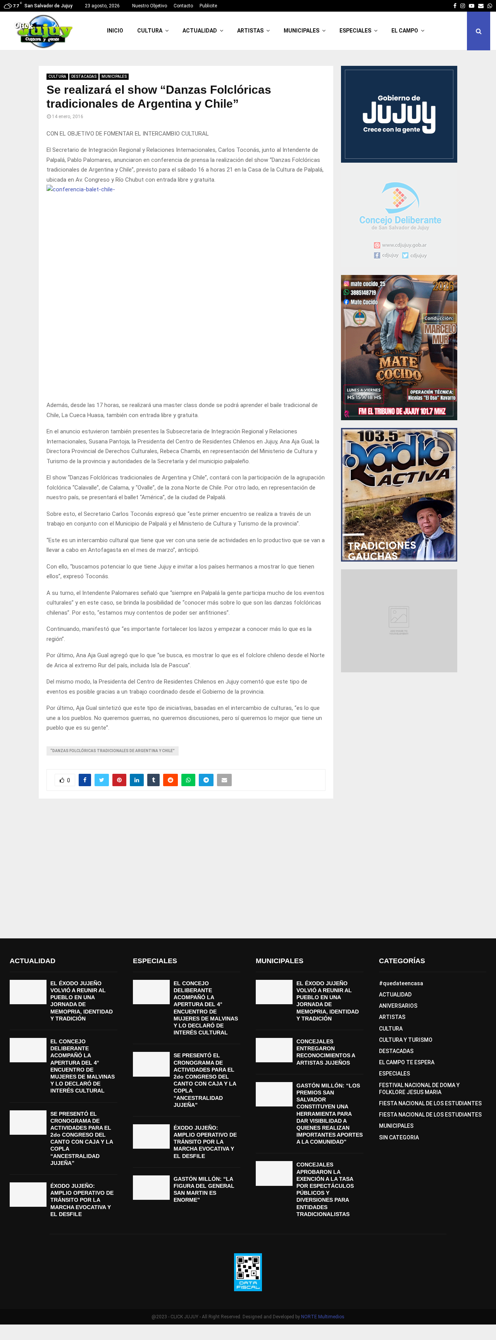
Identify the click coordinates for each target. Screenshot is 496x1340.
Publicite (208, 6)
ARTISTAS (250, 30)
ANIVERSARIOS (398, 1006)
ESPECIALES (355, 30)
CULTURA (149, 30)
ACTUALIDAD (200, 30)
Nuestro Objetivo (149, 6)
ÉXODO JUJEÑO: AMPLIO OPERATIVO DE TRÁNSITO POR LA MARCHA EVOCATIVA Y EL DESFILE (82, 1200)
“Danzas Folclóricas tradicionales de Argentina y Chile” (112, 751)
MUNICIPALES (301, 30)
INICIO (115, 30)
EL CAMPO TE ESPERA (406, 1062)
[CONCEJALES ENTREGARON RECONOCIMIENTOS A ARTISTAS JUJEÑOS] (274, 1050)
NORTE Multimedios (322, 1316)
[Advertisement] (248, 868)
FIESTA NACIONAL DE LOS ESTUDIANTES (430, 1103)
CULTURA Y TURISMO (405, 1040)
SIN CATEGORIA (399, 1137)
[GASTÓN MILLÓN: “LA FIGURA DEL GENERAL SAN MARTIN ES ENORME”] (151, 1187)
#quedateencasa (401, 983)
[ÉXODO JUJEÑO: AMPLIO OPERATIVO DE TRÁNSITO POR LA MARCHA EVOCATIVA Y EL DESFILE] (28, 1194)
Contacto (183, 6)
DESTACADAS (83, 76)
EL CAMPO (404, 30)
